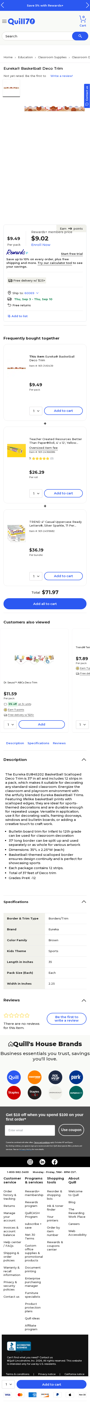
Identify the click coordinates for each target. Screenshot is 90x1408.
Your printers (52, 1218)
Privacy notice (46, 1374)
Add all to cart (45, 604)
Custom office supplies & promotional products (34, 1253)
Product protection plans (33, 1307)
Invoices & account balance (11, 1231)
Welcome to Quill (75, 1193)
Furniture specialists (32, 1294)
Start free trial (72, 253)
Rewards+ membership (34, 1193)
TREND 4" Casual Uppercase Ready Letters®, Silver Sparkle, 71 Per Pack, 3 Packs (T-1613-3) (55, 523)
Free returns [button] (21, 305)
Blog (71, 1202)
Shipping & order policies (11, 1256)
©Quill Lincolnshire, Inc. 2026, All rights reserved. (36, 1360)
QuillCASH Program (32, 1214)
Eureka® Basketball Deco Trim (51, 358)
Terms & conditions (17, 1374)
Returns (9, 1206)
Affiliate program (31, 1327)
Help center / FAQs (12, 1243)
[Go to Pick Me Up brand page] (55, 1078)
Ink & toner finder (55, 1207)
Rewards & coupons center (55, 1245)
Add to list (20, 316)
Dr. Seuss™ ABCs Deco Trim (20, 682)
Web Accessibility (77, 1232)
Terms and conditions (42, 1142)
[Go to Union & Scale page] (55, 1093)
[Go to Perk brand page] (76, 1078)
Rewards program (31, 1204)
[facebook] (54, 1161)
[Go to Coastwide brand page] (34, 1078)
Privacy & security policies (10, 1285)
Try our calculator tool (55, 263)
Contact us (11, 1296)
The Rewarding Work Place (76, 1213)
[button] (87, 5)
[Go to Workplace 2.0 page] (76, 1093)
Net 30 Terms (30, 1236)
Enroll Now (40, 245)
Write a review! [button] (61, 76)
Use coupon (71, 1130)
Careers (74, 1224)
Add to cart (51, 1384)
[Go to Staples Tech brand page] (34, 1093)
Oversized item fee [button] (43, 447)
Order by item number (53, 1231)
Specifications (38, 743)
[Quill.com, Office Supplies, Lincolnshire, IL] (19, 1347)
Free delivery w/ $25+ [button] (21, 714)
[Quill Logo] (21, 21)
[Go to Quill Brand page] (13, 1078)
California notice (74, 1374)
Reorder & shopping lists (54, 1194)
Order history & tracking (9, 1194)
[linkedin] (42, 1161)
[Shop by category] (4, 21)
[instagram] (30, 1161)
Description (15, 743)
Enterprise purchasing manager (33, 1282)
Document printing (33, 1269)
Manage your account (9, 1216)
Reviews (59, 743)
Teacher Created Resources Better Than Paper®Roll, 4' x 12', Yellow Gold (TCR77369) (55, 441)
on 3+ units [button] (24, 704)
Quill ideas (32, 1318)
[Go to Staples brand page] (13, 1093)
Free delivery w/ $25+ (29, 280)
